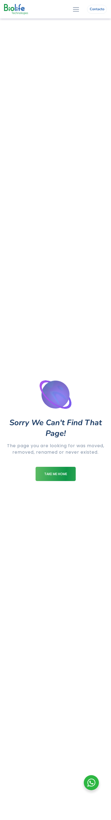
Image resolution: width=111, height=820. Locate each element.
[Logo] (16, 9)
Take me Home (55, 474)
